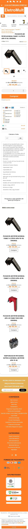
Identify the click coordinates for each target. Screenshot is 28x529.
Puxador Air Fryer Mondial (7, 32)
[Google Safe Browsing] (14, 498)
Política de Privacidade (14, 411)
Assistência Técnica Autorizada (14, 422)
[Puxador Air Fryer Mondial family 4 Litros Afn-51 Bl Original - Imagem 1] (6, 71)
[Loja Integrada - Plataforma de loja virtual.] (14, 516)
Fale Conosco (14, 400)
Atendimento (14, 406)
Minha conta (14, 402)
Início (2, 29)
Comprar (14, 96)
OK (20, 138)
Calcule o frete (14, 134)
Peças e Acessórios (9, 29)
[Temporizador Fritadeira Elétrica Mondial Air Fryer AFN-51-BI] (14, 352)
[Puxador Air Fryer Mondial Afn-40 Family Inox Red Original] (14, 312)
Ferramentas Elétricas (14, 447)
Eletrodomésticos (14, 440)
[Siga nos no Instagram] (16, 455)
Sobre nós (14, 404)
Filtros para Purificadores (14, 443)
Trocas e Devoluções (14, 420)
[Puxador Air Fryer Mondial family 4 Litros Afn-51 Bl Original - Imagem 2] (12, 71)
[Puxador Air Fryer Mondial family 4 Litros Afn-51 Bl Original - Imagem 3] (18, 71)
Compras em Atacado (14, 424)
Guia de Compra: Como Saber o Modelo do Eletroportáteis (14, 414)
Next (25, 71)
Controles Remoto (14, 438)
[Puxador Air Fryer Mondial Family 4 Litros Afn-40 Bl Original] (14, 273)
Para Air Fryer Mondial (6, 31)
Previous (2, 71)
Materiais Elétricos (14, 445)
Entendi (14, 527)
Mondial (17, 29)
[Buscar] (25, 16)
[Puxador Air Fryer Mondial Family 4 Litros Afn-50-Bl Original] (14, 233)
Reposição (14, 449)
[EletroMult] (14, 10)
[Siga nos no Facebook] (12, 455)
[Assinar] (23, 390)
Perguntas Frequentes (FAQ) (14, 409)
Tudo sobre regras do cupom (14, 426)
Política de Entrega (14, 418)
